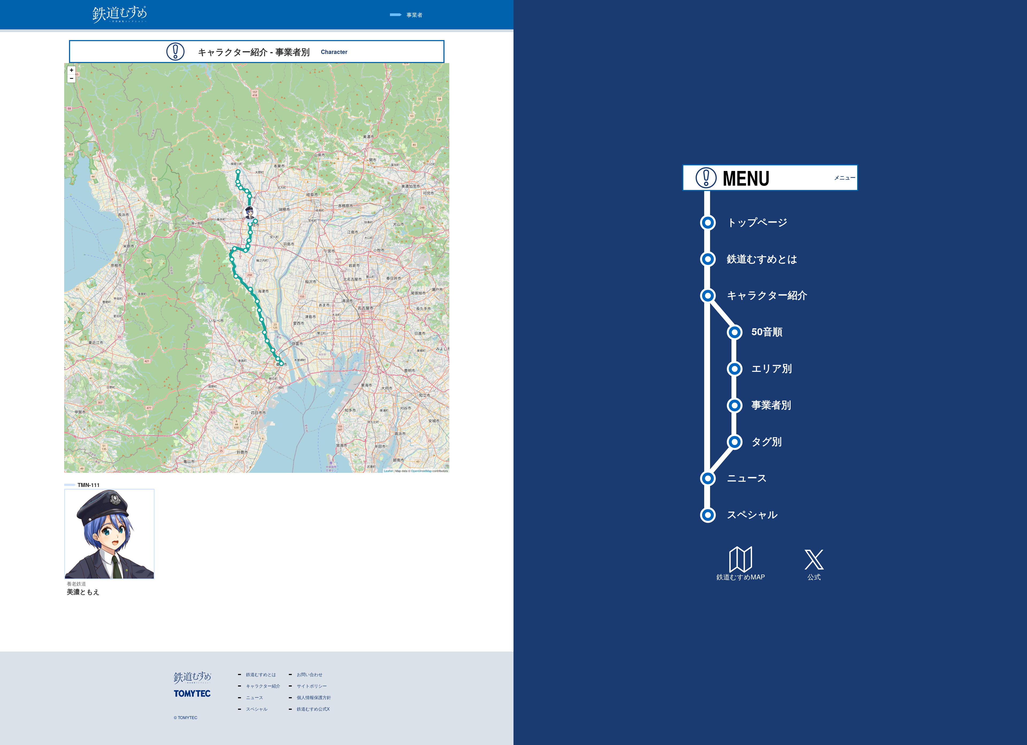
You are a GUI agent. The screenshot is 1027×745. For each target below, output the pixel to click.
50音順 (767, 331)
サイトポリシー (312, 686)
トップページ (757, 221)
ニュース (747, 477)
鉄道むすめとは (762, 258)
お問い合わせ (310, 674)
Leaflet (388, 471)
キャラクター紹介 (767, 294)
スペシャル (752, 514)
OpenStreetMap (421, 471)
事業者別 (771, 404)
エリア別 (772, 368)
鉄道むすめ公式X (313, 709)
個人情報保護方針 (314, 697)
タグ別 (767, 441)
